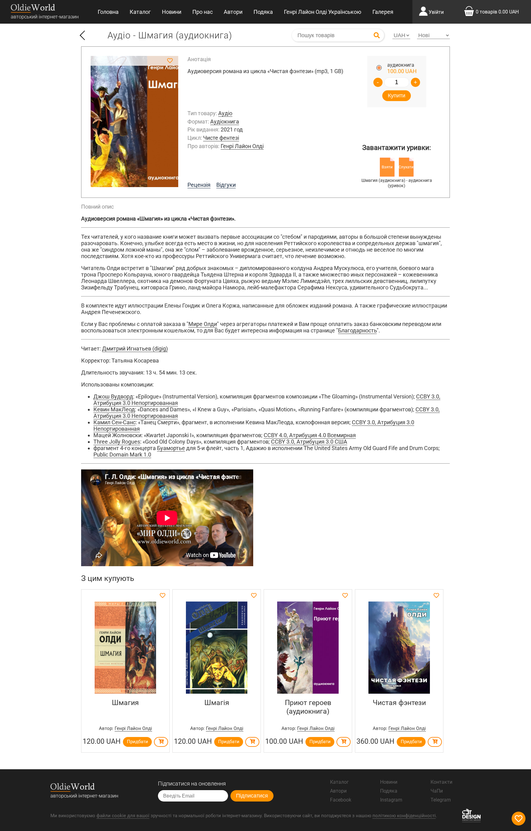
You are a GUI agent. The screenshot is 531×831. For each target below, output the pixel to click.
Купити (396, 95)
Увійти (436, 12)
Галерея (382, 12)
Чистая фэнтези (399, 702)
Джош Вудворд (113, 396)
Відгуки (226, 185)
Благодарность (357, 330)
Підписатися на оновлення (192, 783)
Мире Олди (202, 324)
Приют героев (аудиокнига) (308, 706)
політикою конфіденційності (404, 815)
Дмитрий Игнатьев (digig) (135, 348)
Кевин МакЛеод (114, 409)
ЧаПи (437, 791)
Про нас (202, 12)
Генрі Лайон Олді (242, 146)
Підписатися (252, 796)
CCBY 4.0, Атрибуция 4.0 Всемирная (310, 435)
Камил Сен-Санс (114, 422)
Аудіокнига (224, 121)
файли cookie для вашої (122, 815)
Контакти (441, 782)
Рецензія (198, 185)
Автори (233, 12)
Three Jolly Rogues (116, 441)
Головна (108, 12)
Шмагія (216, 702)
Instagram (391, 800)
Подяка (263, 12)
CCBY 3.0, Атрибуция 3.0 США (309, 441)
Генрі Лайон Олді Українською (322, 12)
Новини (171, 12)
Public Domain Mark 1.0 (122, 454)
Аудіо (225, 113)
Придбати (137, 741)
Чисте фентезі (221, 138)
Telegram (441, 800)
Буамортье (171, 448)
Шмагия (125, 702)
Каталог (140, 12)
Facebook (340, 800)
